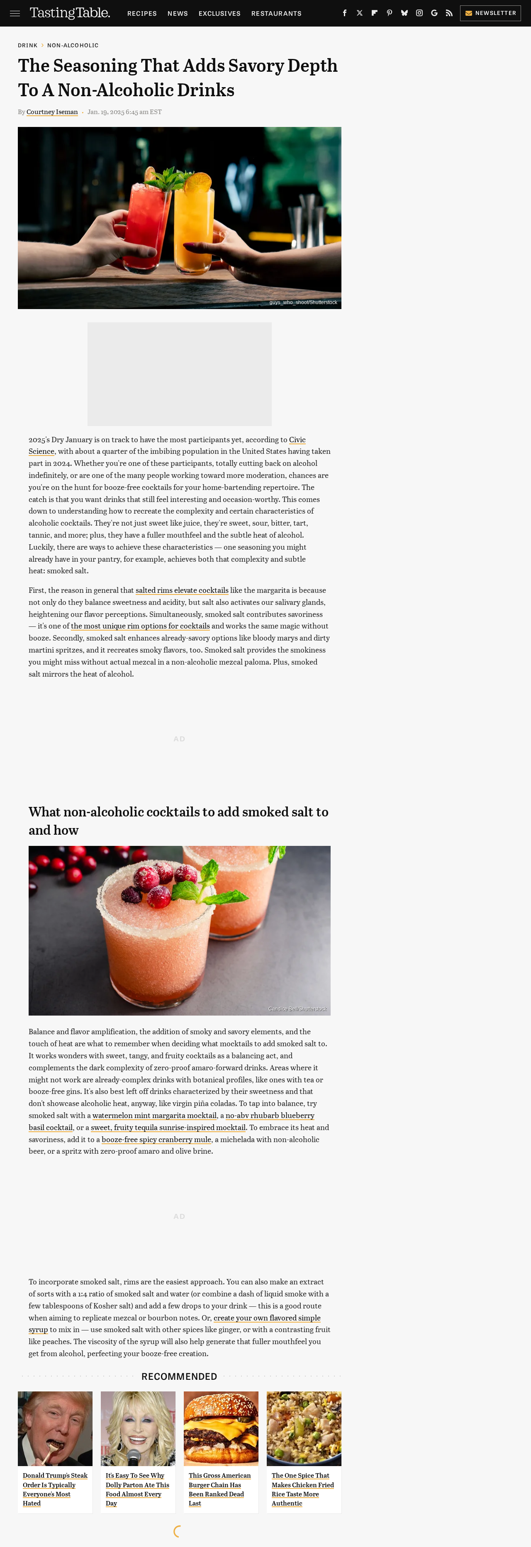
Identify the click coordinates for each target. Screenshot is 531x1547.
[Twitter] (360, 14)
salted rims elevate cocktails (182, 590)
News (178, 13)
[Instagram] (419, 14)
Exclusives (220, 13)
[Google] (434, 14)
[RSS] (449, 14)
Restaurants (276, 13)
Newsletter (495, 13)
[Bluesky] (404, 14)
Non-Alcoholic (73, 45)
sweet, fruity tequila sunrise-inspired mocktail (168, 1127)
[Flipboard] (374, 14)
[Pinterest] (389, 14)
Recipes (142, 13)
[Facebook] (345, 14)
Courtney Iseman (52, 111)
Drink (28, 45)
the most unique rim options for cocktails (140, 625)
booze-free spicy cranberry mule (156, 1139)
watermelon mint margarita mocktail (155, 1115)
